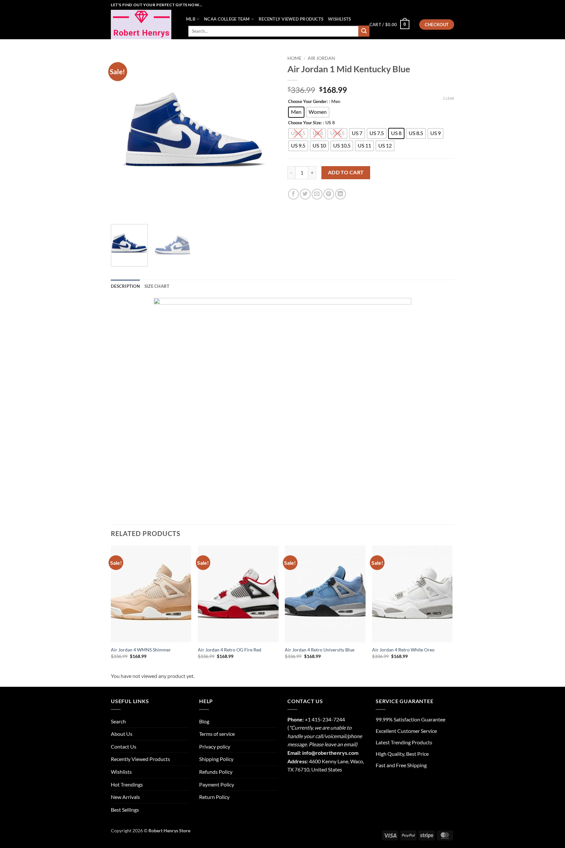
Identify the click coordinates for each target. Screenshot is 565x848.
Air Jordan (321, 58)
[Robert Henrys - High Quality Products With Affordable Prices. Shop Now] (143, 24)
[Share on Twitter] (305, 194)
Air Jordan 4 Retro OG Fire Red (229, 649)
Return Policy (214, 797)
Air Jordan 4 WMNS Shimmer (141, 649)
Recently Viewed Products (291, 19)
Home (294, 58)
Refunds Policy (215, 772)
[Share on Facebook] (293, 194)
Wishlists (339, 19)
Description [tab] (125, 286)
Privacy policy (214, 746)
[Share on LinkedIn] (340, 194)
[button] (389, 24)
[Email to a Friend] (317, 194)
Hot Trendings (127, 784)
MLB (190, 19)
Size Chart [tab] (157, 286)
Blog (204, 721)
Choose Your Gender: (308, 101)
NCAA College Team (226, 19)
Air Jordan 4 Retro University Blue (319, 649)
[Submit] (363, 31)
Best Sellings (125, 809)
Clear (448, 98)
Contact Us (123, 746)
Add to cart (346, 172)
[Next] (266, 135)
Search (118, 721)
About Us (121, 734)
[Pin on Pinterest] (328, 194)
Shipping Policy (216, 759)
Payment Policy (216, 784)
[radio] (296, 112)
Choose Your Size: (305, 123)
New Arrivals (125, 797)
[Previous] (122, 135)
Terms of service (217, 734)
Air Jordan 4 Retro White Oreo (403, 649)
